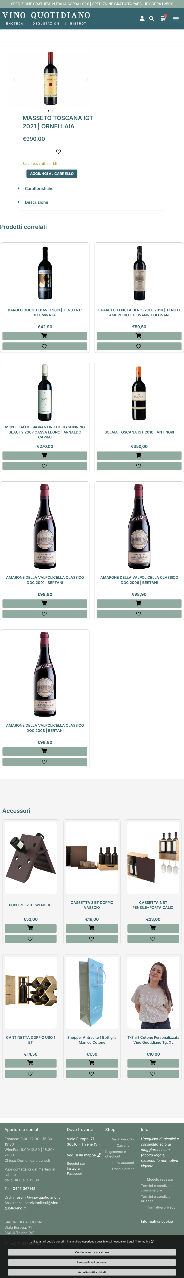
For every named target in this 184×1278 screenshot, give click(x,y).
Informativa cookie (157, 1221)
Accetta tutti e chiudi (92, 1272)
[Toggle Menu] (176, 18)
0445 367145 (24, 1188)
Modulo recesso (160, 1179)
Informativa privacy (160, 1207)
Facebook (75, 1173)
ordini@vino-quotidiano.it (38, 1197)
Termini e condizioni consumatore (157, 1188)
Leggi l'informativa (139, 1241)
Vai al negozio (123, 1139)
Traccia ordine (123, 1169)
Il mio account (123, 1162)
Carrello (123, 1145)
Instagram (75, 1168)
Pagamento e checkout (115, 1154)
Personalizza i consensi (92, 1262)
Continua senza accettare (92, 1252)
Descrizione (36, 202)
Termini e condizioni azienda (157, 1198)
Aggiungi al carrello (52, 173)
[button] (151, 18)
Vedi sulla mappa (81, 1155)
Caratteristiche (39, 188)
